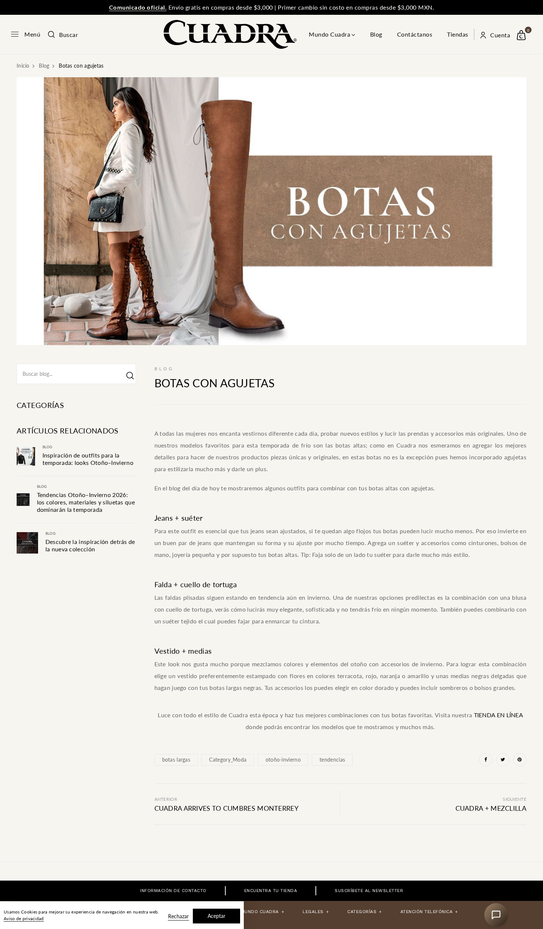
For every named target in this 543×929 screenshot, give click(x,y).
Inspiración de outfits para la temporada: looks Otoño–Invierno (87, 459)
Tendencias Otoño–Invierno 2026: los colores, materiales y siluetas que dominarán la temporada (86, 502)
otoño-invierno (283, 759)
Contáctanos (415, 34)
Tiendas (457, 34)
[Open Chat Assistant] (496, 915)
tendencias (332, 759)
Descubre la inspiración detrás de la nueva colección (90, 545)
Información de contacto (173, 890)
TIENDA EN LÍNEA (498, 714)
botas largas (176, 759)
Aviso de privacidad (24, 918)
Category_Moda (227, 759)
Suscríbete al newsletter (369, 890)
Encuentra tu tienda (270, 890)
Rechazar (178, 916)
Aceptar (216, 916)
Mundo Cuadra (329, 34)
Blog (376, 34)
